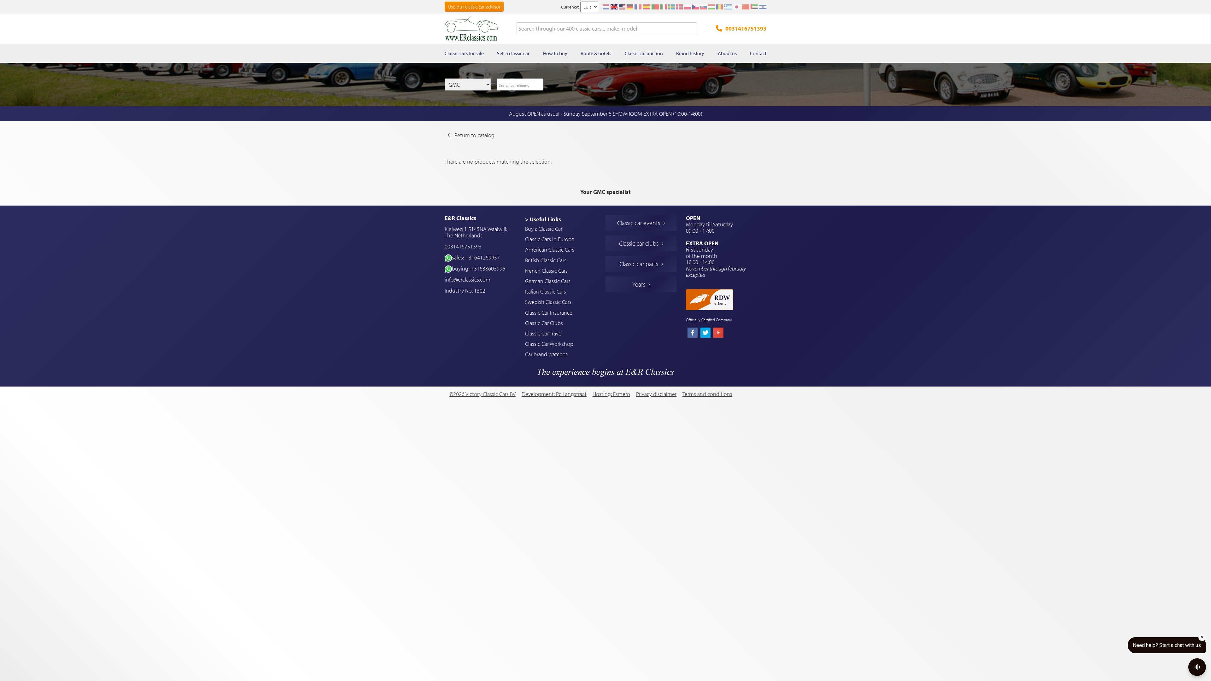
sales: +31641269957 (476, 257)
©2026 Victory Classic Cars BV (482, 394)
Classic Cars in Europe (549, 239)
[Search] (692, 28)
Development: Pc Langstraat (554, 394)
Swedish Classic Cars (548, 302)
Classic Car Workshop (549, 343)
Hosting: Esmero (611, 394)
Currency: (570, 7)
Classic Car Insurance (548, 312)
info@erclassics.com (467, 279)
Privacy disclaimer (656, 394)
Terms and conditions (707, 394)
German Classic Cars (547, 281)
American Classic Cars (549, 249)
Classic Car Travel (544, 333)
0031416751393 (745, 28)
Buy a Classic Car (543, 228)
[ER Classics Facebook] (692, 333)
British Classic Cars (545, 260)
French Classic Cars (546, 270)
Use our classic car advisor (474, 6)
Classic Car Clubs (544, 323)
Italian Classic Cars (545, 291)
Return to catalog (474, 135)
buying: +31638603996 (478, 268)
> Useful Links (543, 219)
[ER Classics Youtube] (718, 333)
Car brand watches (546, 354)
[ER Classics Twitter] (705, 333)
